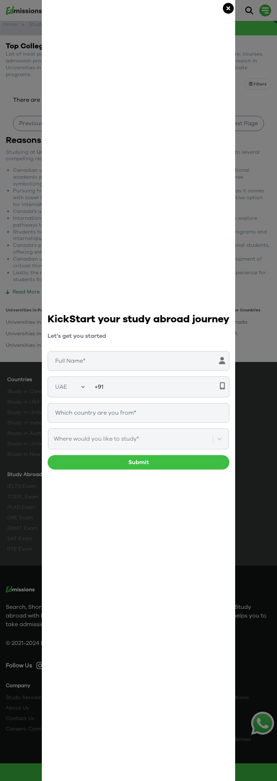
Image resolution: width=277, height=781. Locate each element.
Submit (138, 462)
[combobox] (54, 439)
